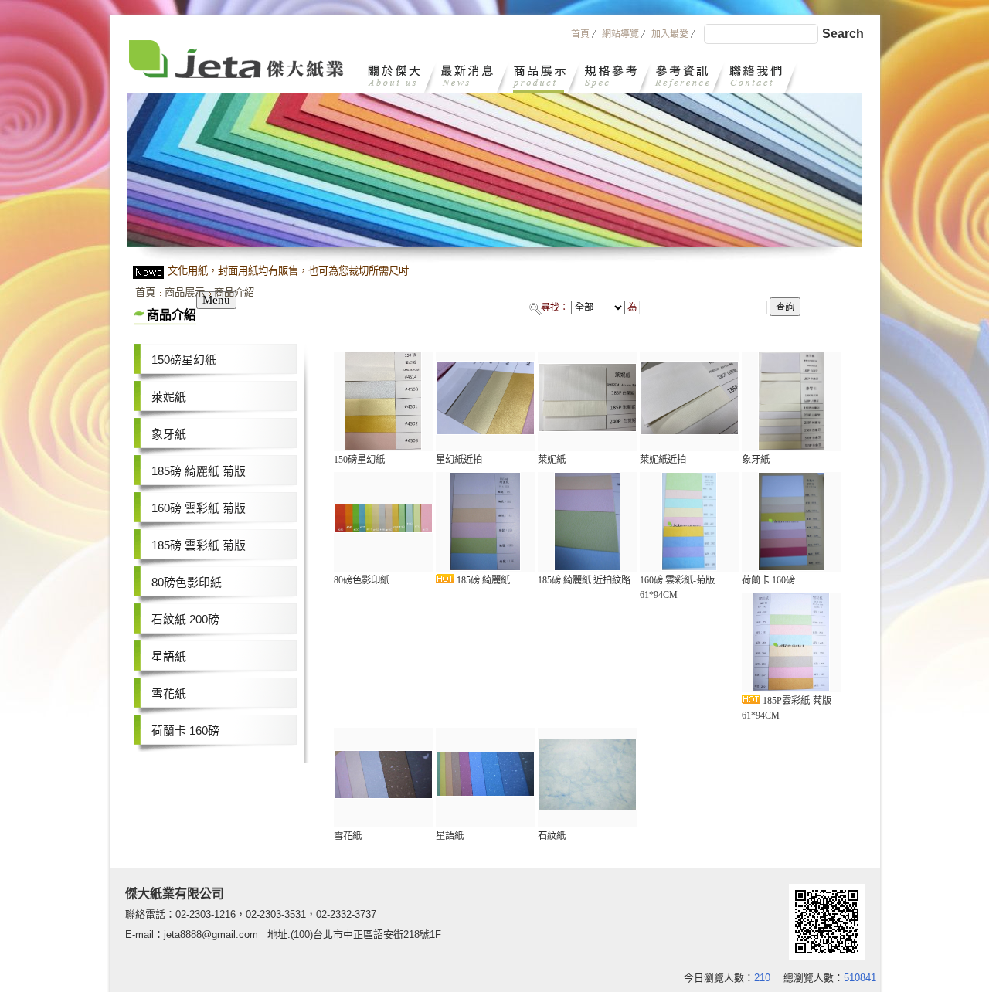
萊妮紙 (168, 397)
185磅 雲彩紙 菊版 (198, 545)
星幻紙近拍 (459, 459)
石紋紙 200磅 (185, 619)
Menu (216, 300)
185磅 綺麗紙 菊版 (198, 471)
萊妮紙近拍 (663, 459)
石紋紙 (552, 836)
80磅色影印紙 (186, 582)
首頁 (145, 292)
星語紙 (168, 657)
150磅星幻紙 (183, 360)
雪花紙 (168, 694)
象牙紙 (168, 434)
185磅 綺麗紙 (482, 580)
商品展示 (185, 292)
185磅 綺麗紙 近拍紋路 (584, 580)
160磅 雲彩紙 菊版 (198, 508)
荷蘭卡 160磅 (185, 731)
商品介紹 (234, 292)
